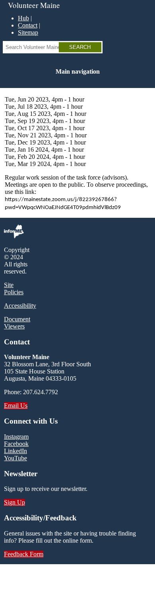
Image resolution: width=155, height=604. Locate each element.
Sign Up (14, 502)
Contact (27, 25)
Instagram (16, 436)
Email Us (15, 405)
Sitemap (28, 32)
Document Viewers (17, 323)
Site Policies (13, 288)
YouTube (15, 458)
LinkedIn (15, 451)
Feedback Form (23, 554)
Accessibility (20, 305)
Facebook (16, 443)
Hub (23, 18)
